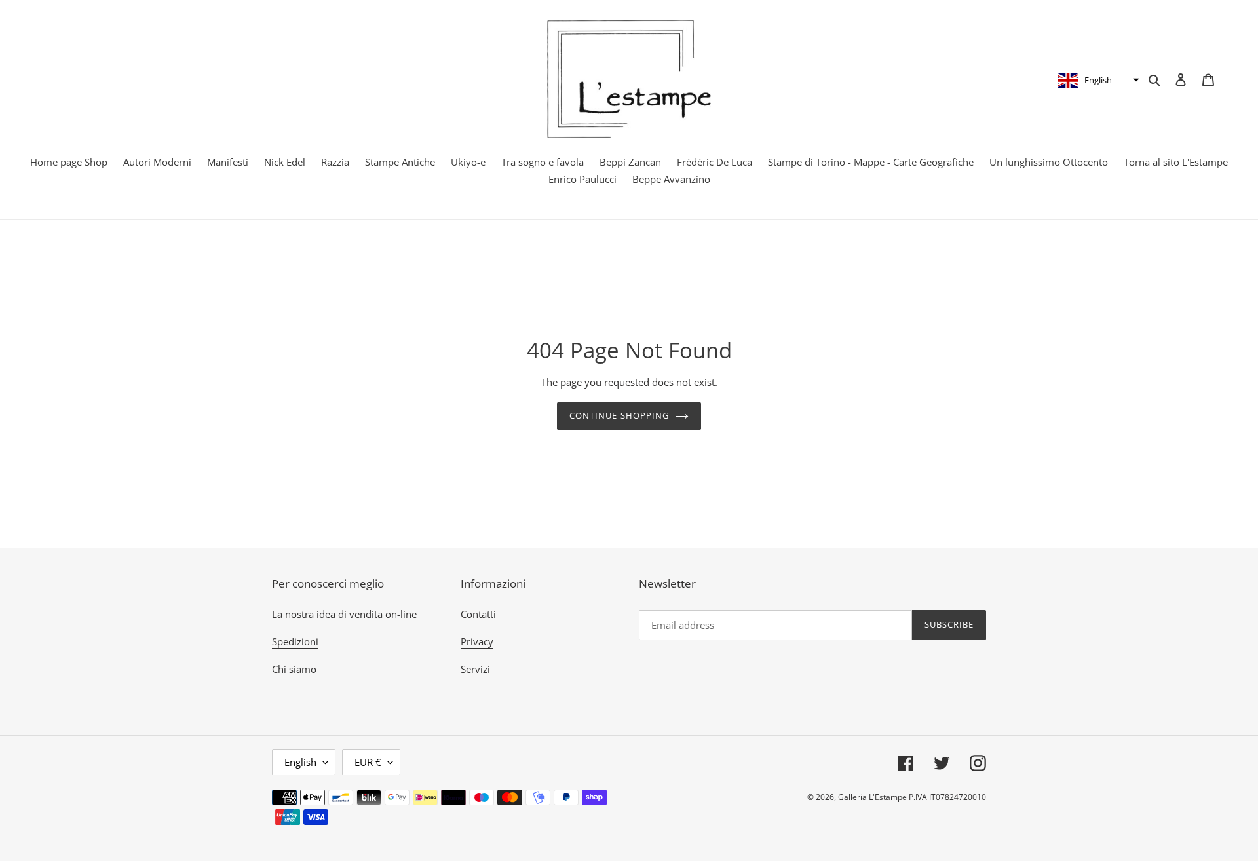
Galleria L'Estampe (872, 797)
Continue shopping (619, 415)
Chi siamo (294, 669)
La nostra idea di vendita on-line (344, 614)
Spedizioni (295, 641)
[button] (1097, 80)
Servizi (475, 669)
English (300, 762)
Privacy (477, 641)
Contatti (478, 614)
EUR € (367, 762)
